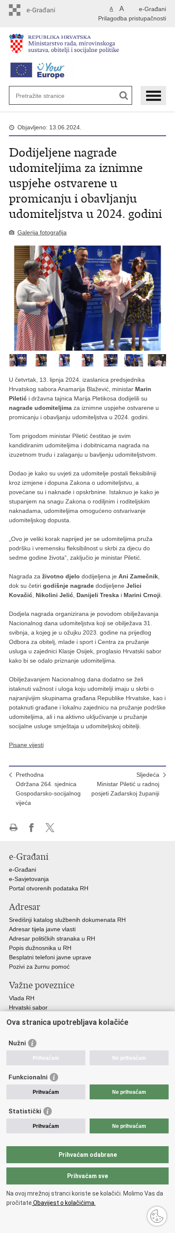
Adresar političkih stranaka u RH (52, 938)
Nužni (17, 1043)
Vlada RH (21, 998)
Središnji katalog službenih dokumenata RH (67, 919)
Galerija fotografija (42, 232)
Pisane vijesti (26, 744)
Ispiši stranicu (13, 827)
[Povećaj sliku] (88, 298)
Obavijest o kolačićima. (64, 1202)
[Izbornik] (153, 95)
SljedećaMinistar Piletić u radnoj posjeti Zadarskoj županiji (125, 784)
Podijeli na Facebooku (31, 827)
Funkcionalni (28, 1077)
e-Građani (152, 9)
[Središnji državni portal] (45, 10)
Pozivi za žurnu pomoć (39, 966)
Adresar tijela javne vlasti (42, 929)
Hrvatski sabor (28, 1007)
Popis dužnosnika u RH (40, 947)
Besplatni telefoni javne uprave (50, 957)
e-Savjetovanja (29, 878)
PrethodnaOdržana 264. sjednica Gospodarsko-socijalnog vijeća (48, 788)
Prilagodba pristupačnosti (132, 18)
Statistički (24, 1111)
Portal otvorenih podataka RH (49, 888)
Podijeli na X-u (49, 827)
